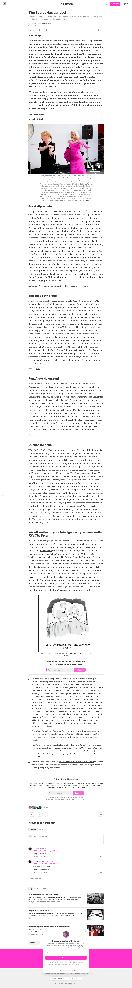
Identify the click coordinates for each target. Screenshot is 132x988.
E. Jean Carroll (38, 861)
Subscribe (115, 4)
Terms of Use (76, 962)
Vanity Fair (85, 200)
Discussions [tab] (44, 889)
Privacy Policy (81, 964)
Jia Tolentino (71, 301)
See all (32, 943)
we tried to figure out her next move (62, 516)
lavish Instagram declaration (62, 218)
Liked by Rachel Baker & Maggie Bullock (46, 851)
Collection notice (86, 973)
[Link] (25, 206)
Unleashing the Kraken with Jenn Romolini (49, 926)
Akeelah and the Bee (67, 762)
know (96, 540)
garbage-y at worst (70, 705)
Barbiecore (73, 540)
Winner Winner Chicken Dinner (43, 894)
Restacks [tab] (42, 829)
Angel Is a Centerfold (38, 910)
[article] (66, 899)
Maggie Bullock (45, 23)
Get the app (76, 978)
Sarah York (46, 550)
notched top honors (85, 762)
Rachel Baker (32, 23)
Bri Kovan (36, 848)
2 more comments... (35, 878)
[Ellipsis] (102, 848)
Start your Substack (61, 978)
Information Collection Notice (65, 964)
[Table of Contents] (2, 494)
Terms (77, 973)
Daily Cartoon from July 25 (74, 653)
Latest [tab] (36, 889)
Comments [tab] (33, 829)
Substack (56, 984)
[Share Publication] (107, 4)
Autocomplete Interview (40, 460)
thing (86, 540)
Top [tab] (31, 889)
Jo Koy (36, 214)
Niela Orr (36, 473)
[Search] (102, 4)
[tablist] (37, 829)
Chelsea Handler (64, 211)
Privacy (71, 973)
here (85, 286)
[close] (85, 932)
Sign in (125, 4)
